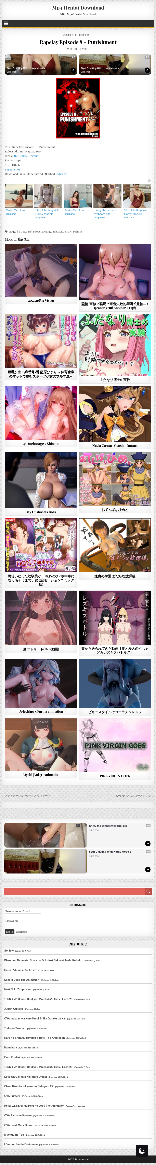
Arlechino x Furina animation (41, 711)
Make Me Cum (15, 210)
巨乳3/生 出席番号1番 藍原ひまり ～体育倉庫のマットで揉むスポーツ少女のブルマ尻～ (41, 374)
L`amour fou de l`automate (21, 1144)
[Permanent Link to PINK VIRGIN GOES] (115, 745)
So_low (9, 950)
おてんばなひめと (115, 509)
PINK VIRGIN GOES (115, 776)
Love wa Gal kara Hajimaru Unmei (25, 1076)
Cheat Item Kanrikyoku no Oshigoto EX (29, 1086)
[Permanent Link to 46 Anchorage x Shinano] (41, 413)
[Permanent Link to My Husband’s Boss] (41, 480)
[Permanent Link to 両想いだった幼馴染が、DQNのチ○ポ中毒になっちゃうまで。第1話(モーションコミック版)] (41, 545)
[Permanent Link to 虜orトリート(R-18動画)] (41, 618)
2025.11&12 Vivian (41, 300)
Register (21, 931)
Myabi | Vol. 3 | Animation (41, 774)
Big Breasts (35, 231)
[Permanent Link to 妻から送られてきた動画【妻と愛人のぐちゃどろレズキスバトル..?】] (115, 618)
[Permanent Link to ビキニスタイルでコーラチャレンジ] (115, 683)
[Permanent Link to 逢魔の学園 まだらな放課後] (115, 545)
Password (11, 920)
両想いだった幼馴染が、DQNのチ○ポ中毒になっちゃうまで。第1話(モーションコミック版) (41, 580)
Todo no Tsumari (15, 1028)
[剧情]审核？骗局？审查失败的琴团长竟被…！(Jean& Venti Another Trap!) (115, 305)
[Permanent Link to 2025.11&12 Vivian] (41, 270)
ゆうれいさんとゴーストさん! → (135, 795)
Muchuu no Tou (14, 1134)
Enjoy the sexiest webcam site (105, 211)
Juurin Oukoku (13, 1008)
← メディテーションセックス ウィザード (26, 795)
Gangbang (50, 231)
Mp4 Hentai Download (78, 7)
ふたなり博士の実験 (115, 379)
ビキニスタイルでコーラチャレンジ (115, 712)
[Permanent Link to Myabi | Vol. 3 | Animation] (41, 744)
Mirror (62, 174)
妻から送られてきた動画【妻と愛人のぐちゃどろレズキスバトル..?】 (114, 650)
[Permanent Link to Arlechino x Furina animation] (41, 683)
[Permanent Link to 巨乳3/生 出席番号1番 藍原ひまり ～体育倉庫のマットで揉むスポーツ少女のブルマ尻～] (41, 341)
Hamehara (10, 1047)
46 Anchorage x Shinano (41, 443)
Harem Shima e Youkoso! (20, 970)
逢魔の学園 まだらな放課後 (114, 576)
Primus (33, 156)
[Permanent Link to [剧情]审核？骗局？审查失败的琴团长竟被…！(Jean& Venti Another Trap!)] (115, 272)
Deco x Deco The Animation (21, 979)
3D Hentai (71, 35)
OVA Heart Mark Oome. (18, 1125)
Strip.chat (11, 72)
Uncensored (84, 35)
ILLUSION (20, 156)
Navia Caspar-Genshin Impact (115, 445)
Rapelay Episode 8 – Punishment (78, 42)
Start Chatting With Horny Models (25, 68)
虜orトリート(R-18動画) (41, 649)
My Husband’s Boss (41, 512)
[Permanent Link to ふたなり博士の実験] (115, 345)
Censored (48, 324)
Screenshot (12, 169)
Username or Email (17, 911)
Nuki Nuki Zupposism (17, 989)
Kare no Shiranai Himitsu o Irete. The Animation (34, 1037)
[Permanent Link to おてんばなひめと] (115, 479)
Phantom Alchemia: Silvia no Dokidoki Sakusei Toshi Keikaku (43, 960)
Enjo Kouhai (12, 1057)
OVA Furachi (12, 1095)
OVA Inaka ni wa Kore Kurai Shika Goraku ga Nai (35, 1018)
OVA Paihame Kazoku (18, 1115)
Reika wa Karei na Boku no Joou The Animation (34, 1105)
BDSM (23, 231)
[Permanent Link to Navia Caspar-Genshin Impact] (115, 414)
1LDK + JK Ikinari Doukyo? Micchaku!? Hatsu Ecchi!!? (38, 999)
